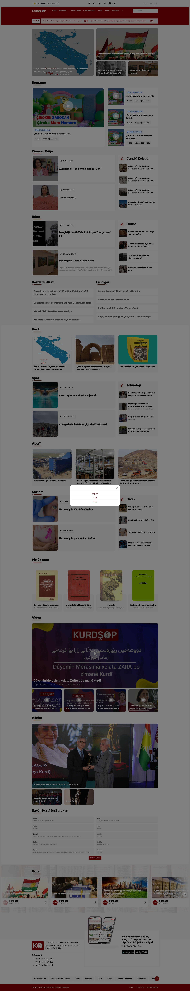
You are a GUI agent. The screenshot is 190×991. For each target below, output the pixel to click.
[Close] (117, 487)
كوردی (95, 498)
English (95, 494)
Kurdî (95, 502)
